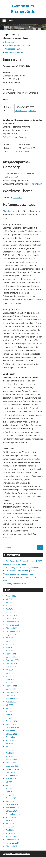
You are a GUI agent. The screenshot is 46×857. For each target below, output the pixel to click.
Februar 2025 (11, 654)
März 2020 (10, 833)
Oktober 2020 (11, 811)
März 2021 (10, 795)
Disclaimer (7, 211)
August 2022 (11, 740)
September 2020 (13, 814)
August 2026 (11, 596)
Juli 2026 (9, 599)
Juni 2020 (10, 824)
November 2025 (12, 625)
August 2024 (11, 666)
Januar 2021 (10, 801)
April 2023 (10, 714)
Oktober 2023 (11, 695)
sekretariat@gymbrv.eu (25, 110)
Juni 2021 (9, 785)
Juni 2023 (9, 708)
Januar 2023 (11, 724)
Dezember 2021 (12, 766)
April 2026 (10, 609)
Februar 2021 (11, 798)
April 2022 (10, 753)
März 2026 (10, 612)
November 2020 (12, 808)
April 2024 (10, 679)
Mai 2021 (9, 788)
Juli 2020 (9, 820)
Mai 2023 (9, 711)
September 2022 (13, 737)
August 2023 (11, 702)
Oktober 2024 (11, 663)
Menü (10, 21)
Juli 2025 (9, 638)
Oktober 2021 (11, 772)
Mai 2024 (10, 676)
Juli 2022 (9, 743)
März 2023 (10, 718)
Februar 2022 (11, 759)
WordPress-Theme (13, 49)
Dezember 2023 (12, 692)
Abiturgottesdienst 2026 (16, 583)
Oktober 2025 (11, 628)
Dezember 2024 (12, 660)
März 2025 (10, 650)
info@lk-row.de (22, 151)
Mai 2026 (10, 606)
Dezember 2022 (12, 727)
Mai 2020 (10, 827)
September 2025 (13, 631)
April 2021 (10, 791)
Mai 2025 (10, 644)
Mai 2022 (9, 750)
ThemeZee (17, 197)
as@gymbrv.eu (35, 184)
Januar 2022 (11, 763)
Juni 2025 (10, 641)
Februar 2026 (11, 615)
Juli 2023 (9, 705)
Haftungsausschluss (14, 52)
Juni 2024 (10, 673)
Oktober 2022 (11, 734)
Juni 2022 (9, 747)
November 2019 (12, 843)
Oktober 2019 (11, 846)
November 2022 (12, 731)
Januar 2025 (11, 657)
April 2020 (10, 830)
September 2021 (12, 775)
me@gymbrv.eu (10, 177)
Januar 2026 (11, 618)
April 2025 (10, 647)
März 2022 (10, 756)
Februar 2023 (11, 721)
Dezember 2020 (12, 804)
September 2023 (13, 698)
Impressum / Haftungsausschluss (16, 854)
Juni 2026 (10, 602)
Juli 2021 (9, 782)
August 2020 (11, 817)
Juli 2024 (9, 670)
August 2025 (11, 634)
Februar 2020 (11, 836)
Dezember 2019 (12, 840)
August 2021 (11, 779)
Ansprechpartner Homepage (17, 45)
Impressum (10, 42)
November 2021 (12, 769)
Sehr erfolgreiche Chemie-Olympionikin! (22, 567)
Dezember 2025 (12, 622)
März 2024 (10, 682)
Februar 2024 (11, 686)
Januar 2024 (11, 689)
